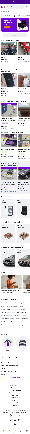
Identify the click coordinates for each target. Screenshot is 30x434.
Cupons (28, 15)
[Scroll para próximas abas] (27, 358)
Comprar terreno (5, 328)
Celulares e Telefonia (7, 363)
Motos (3, 368)
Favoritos (18, 15)
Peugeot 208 (13, 303)
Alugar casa (23, 325)
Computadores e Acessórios (9, 371)
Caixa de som (17, 315)
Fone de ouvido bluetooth (22, 318)
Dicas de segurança (15, 385)
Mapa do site (15, 395)
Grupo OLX (15, 400)
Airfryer (3, 315)
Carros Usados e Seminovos (9, 365)
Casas (3, 374)
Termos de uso (15, 388)
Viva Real (15, 405)
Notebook (24, 315)
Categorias (7, 15)
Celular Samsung (24, 312)
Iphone (17, 312)
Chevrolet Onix (4, 303)
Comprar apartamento (19, 321)
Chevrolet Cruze (11, 312)
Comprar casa (15, 325)
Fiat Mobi (3, 312)
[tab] (8, 357)
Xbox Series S (4, 321)
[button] (15, 7)
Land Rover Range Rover (17, 306)
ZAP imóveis (15, 402)
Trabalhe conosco (15, 397)
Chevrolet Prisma (5, 309)
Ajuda (15, 382)
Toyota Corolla (14, 309)
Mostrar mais (16, 377)
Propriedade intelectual (15, 392)
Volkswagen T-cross (22, 303)
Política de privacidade (15, 390)
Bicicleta (11, 321)
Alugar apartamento (6, 325)
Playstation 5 (9, 315)
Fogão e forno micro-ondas (7, 318)
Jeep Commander (5, 306)
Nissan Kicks (22, 309)
